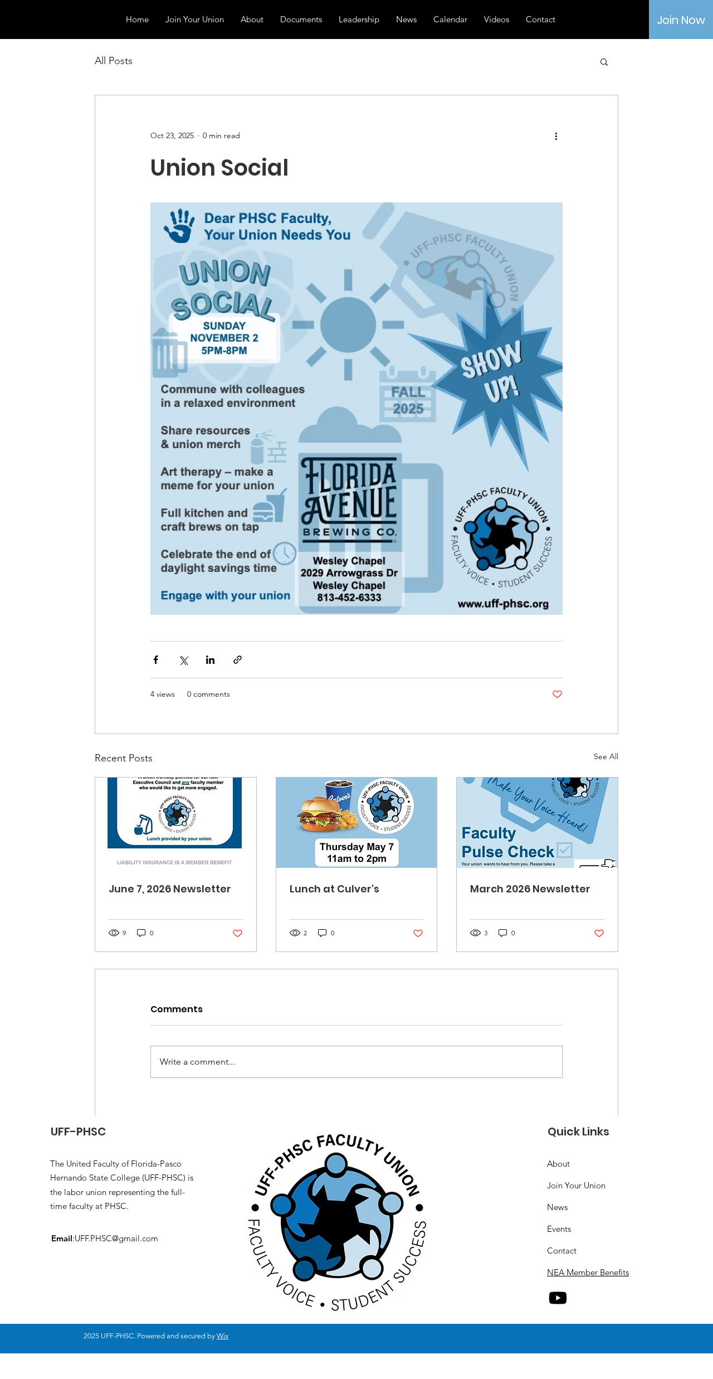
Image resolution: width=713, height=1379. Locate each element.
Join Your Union (576, 1185)
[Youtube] (558, 1298)
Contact (562, 1250)
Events (559, 1228)
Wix (222, 1336)
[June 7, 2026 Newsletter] (175, 823)
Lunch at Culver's (334, 889)
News (557, 1207)
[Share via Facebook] (155, 659)
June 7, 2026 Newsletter (170, 889)
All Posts (114, 61)
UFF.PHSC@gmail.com (116, 1238)
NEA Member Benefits (588, 1272)
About (558, 1163)
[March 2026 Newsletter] (537, 823)
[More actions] (556, 135)
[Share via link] (237, 659)
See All (606, 756)
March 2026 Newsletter (530, 889)
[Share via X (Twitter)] (183, 659)
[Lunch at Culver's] (356, 823)
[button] (604, 61)
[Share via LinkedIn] (210, 659)
